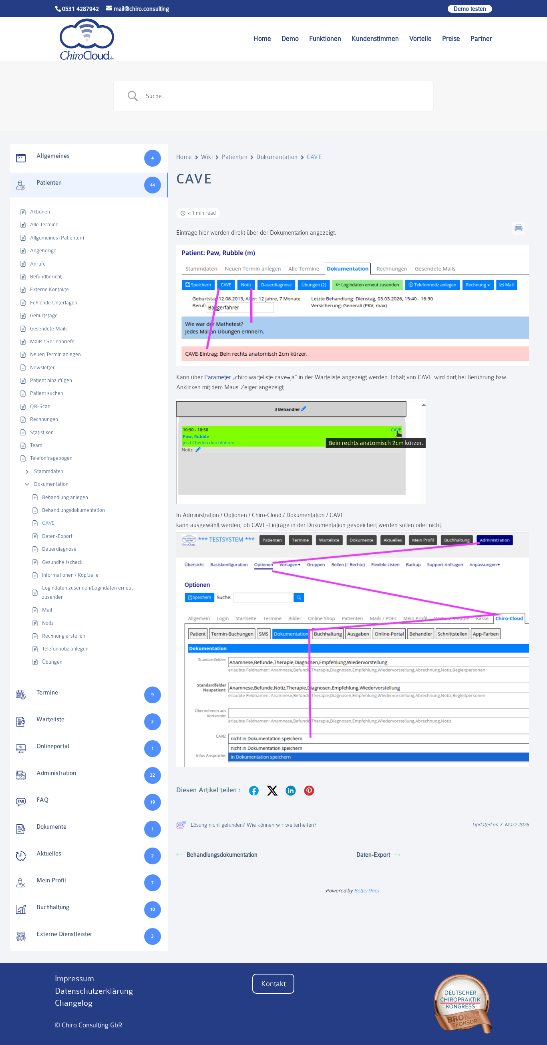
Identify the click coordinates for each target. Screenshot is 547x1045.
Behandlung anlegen (65, 497)
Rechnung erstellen (63, 636)
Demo (290, 39)
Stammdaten (48, 471)
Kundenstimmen (375, 39)
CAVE (48, 523)
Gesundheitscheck (62, 562)
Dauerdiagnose (59, 549)
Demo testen (470, 9)
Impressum (74, 978)
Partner (481, 39)
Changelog (74, 1003)
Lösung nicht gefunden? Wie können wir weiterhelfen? (253, 825)
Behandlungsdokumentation (73, 510)
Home (262, 39)
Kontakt (273, 983)
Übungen (52, 662)
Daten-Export (57, 536)
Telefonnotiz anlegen (65, 649)
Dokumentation (51, 484)
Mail (47, 610)
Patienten (234, 157)
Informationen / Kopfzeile (70, 575)
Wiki (207, 157)
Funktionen (325, 39)
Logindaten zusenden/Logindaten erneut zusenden (87, 592)
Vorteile (420, 39)
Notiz (48, 623)
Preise (451, 39)
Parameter (217, 377)
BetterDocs (366, 891)
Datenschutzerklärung (94, 991)
